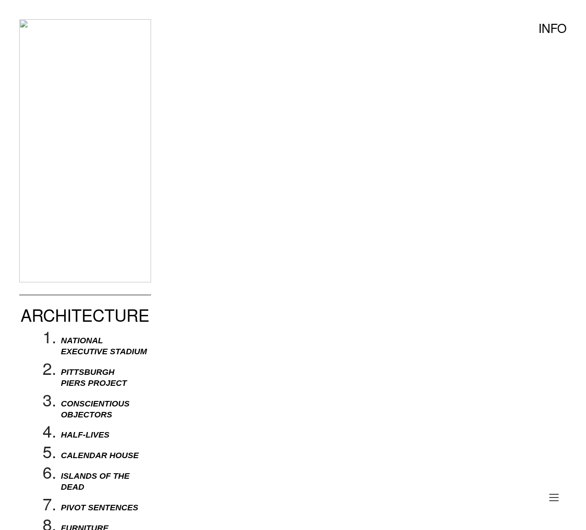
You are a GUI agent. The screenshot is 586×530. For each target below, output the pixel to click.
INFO (552, 28)
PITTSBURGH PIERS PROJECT (94, 377)
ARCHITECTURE (85, 314)
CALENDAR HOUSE (100, 455)
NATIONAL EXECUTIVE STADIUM (104, 345)
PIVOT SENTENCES (99, 507)
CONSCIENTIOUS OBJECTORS (95, 409)
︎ (554, 498)
